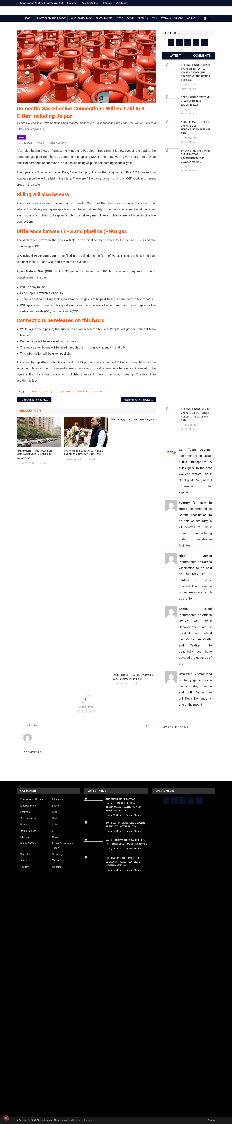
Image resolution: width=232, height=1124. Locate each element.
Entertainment (28, 805)
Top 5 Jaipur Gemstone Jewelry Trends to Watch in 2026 (195, 101)
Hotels (119, 18)
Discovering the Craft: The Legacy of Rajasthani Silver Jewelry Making (195, 156)
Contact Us (72, 3)
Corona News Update (31, 799)
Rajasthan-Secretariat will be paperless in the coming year (83, 452)
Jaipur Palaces (28, 831)
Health (55, 818)
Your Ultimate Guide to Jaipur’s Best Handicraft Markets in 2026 (195, 128)
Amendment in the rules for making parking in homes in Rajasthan (34, 454)
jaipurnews (82, 391)
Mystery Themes (84, 1120)
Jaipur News (64, 391)
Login (146, 725)
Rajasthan (98, 391)
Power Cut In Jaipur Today (51, 18)
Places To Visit (104, 18)
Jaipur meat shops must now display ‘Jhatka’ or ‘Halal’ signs (36, 399)
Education (57, 799)
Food (154, 18)
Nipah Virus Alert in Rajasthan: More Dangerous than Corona (140, 399)
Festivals (166, 18)
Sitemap (211, 1120)
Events (130, 18)
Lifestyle (25, 837)
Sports (24, 860)
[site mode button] (206, 18)
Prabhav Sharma (188, 89)
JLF (54, 831)
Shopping (143, 18)
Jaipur (33, 391)
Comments (202, 55)
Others (191, 18)
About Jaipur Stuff (54, 3)
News (27, 18)
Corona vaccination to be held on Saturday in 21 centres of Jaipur (195, 521)
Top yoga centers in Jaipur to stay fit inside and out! (195, 686)
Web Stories (121, 3)
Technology (58, 860)
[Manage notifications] (6, 1118)
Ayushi (40, 142)
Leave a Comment (58, 143)
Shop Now (107, 3)
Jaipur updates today (80, 18)
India (54, 824)
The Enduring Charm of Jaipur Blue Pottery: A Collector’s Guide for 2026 (195, 415)
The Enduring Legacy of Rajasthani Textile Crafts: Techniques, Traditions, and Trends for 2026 (195, 72)
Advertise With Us (90, 3)
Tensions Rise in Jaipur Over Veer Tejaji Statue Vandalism (132, 677)
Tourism (24, 867)
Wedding (178, 18)
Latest (175, 55)
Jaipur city (47, 391)
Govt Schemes (28, 818)
